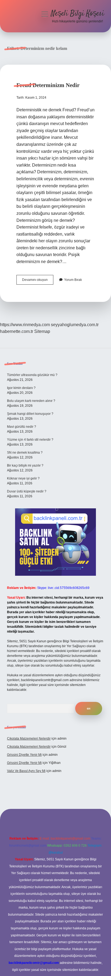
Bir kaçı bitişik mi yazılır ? (25, 465)
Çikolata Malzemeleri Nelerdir (29, 738)
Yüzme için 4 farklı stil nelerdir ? (30, 440)
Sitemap (42, 331)
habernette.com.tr (16, 331)
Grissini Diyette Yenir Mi (24, 755)
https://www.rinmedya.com (25, 324)
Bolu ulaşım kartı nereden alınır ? (31, 401)
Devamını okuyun (37, 281)
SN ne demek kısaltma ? (25, 452)
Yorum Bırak (73, 280)
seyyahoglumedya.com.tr (75, 324)
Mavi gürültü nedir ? (21, 427)
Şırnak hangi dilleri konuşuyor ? (30, 414)
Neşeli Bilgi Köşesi (77, 13)
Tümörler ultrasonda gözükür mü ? (32, 375)
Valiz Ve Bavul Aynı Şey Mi (26, 771)
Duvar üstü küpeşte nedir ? (26, 491)
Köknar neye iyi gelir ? (23, 478)
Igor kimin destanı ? (21, 388)
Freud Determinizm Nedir (47, 85)
